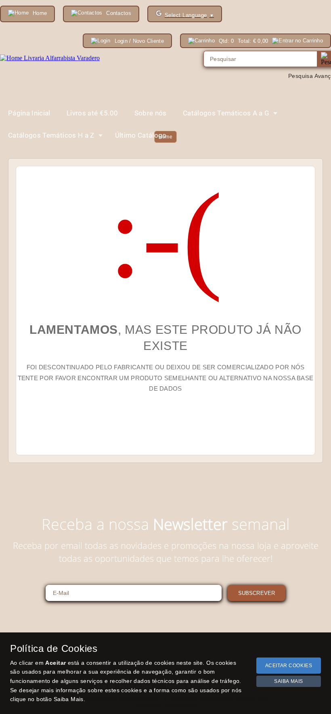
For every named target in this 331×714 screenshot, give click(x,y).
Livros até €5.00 (92, 113)
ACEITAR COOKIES (288, 665)
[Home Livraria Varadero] (50, 58)
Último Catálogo (141, 135)
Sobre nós (150, 113)
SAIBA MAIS (288, 681)
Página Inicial (29, 113)
